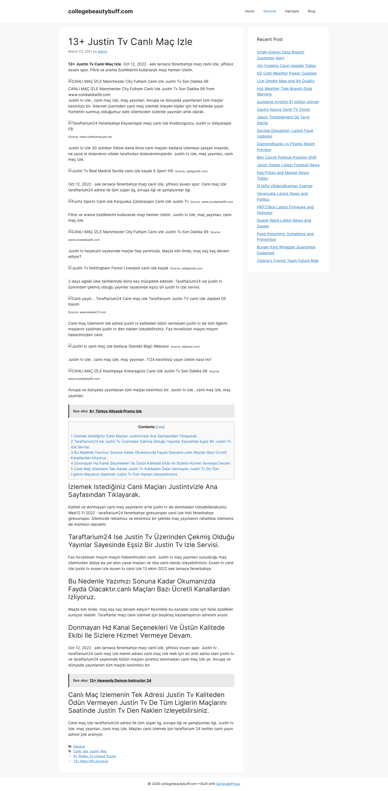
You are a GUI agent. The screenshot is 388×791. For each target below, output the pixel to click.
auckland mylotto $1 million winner (288, 102)
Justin (94, 751)
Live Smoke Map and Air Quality (286, 81)
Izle (85, 751)
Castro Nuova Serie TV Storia (283, 109)
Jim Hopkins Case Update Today (286, 65)
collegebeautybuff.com (100, 11)
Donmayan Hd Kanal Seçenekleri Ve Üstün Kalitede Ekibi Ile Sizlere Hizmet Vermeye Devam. (151, 463)
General (269, 11)
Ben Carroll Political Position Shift (287, 157)
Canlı (77, 751)
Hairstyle (292, 11)
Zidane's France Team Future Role (288, 260)
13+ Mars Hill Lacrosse (90, 761)
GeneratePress (228, 784)
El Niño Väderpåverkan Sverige (285, 186)
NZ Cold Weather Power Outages (287, 73)
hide (160, 427)
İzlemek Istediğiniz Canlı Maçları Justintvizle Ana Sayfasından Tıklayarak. (134, 436)
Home (249, 11)
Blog (311, 11)
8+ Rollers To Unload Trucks (94, 756)
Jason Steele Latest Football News (288, 165)
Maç (103, 751)
